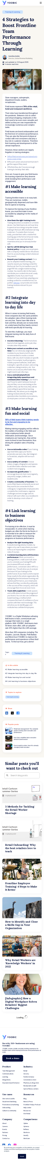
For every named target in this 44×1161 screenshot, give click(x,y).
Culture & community (9, 1111)
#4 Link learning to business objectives (20, 681)
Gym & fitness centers (30, 1089)
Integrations (6, 1080)
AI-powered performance (10, 1083)
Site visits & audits (8, 1099)
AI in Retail (26, 1113)
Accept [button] (22, 1156)
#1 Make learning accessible (16, 669)
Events (4, 1129)
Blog (25, 1099)
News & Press (28, 1101)
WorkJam (26, 1138)
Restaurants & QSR (29, 1086)
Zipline (25, 1123)
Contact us (6, 1138)
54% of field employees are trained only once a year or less (22, 157)
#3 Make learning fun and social (17, 677)
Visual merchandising (9, 1101)
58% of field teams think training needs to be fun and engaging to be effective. (22, 422)
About (4, 1123)
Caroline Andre (14, 56)
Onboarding (6, 1107)
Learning (5, 1077)
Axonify (25, 1135)
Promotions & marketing (10, 1105)
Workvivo (26, 1132)
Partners (5, 1132)
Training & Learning (12, 12)
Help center (27, 1107)
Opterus (26, 1126)
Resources (27, 1111)
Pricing (4, 1135)
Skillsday (16, 283)
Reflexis (26, 1129)
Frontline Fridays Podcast (32, 1105)
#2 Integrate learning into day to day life (21, 673)
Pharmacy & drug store (31, 1083)
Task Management (8, 1071)
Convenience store (29, 1080)
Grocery (26, 1074)
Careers (5, 1126)
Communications (7, 1074)
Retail (25, 1071)
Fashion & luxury (28, 1077)
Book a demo (12, 1058)
